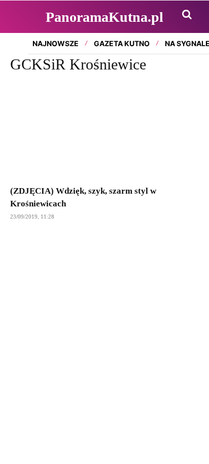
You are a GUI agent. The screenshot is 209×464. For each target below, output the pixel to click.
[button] (187, 14)
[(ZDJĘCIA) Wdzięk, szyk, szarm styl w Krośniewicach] (104, 131)
